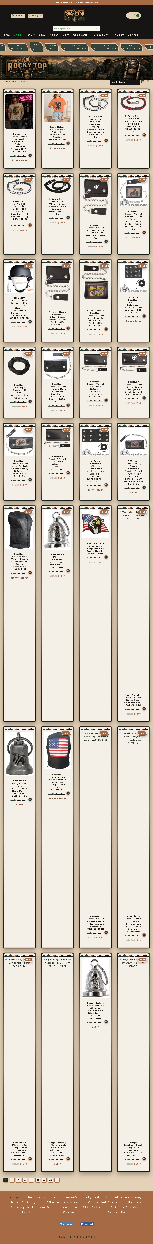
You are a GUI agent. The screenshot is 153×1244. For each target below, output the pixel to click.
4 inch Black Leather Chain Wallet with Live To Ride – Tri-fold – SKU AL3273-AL (95, 318)
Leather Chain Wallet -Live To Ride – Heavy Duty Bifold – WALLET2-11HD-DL (19, 468)
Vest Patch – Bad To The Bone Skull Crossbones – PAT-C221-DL (133, 700)
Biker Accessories (62, 1202)
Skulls (26, 1212)
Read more (133, 241)
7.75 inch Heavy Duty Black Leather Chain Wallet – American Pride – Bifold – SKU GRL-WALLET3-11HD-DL (133, 472)
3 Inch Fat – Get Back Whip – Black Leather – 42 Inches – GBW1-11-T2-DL (57, 206)
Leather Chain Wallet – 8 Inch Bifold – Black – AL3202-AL (57, 463)
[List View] (148, 81)
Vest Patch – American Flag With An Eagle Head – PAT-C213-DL (95, 548)
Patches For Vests (126, 1207)
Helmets (135, 1202)
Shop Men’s (36, 1197)
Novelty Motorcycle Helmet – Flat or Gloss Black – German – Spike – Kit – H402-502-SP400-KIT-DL (19, 308)
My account (100, 35)
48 (44, 1180)
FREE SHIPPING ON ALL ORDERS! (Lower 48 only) (76, 2)
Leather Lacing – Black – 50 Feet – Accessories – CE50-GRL (19, 391)
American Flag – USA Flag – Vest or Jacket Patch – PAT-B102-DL (19, 1148)
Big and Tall (96, 1197)
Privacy (118, 35)
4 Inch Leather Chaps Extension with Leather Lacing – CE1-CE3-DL (133, 305)
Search (98, 28)
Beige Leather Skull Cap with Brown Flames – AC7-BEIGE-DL (133, 1148)
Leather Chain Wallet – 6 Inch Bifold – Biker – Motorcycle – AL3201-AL (95, 389)
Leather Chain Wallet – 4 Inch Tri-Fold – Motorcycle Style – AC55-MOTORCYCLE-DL (133, 220)
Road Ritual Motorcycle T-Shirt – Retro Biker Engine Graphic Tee (57, 133)
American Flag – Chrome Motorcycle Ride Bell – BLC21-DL (57, 561)
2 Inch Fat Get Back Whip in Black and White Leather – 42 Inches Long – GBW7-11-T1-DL (95, 127)
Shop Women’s (65, 1197)
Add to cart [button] (95, 251)
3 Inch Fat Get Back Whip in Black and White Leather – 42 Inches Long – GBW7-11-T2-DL (19, 211)
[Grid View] (143, 81)
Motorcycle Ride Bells (81, 1207)
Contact (134, 35)
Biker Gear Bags (129, 1197)
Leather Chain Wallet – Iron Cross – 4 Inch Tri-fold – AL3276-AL (95, 231)
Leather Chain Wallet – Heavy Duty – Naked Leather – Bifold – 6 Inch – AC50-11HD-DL (57, 393)
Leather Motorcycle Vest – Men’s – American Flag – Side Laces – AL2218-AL (57, 782)
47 (38, 1180)
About (54, 35)
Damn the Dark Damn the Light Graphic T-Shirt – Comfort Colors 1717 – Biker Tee (19, 143)
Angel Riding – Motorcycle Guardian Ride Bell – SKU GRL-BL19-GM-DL (57, 1148)
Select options (18, 165)
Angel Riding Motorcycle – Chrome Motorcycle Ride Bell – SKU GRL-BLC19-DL (95, 1010)
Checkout (80, 35)
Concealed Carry (102, 1202)
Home (5, 35)
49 (50, 1180)
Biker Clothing (23, 1202)
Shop (17, 35)
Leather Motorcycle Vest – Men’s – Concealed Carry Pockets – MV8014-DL (19, 561)
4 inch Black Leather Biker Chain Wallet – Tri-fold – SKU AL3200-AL (57, 318)
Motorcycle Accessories (31, 1207)
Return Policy (35, 35)
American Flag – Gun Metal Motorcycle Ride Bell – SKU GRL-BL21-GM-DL (19, 788)
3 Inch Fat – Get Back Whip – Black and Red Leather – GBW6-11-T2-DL (133, 124)
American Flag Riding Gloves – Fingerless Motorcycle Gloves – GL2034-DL (134, 924)
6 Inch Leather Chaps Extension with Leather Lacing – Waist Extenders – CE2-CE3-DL (95, 471)
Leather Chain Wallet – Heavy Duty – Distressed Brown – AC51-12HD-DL (95, 922)
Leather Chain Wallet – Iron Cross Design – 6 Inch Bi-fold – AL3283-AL (133, 388)
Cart (66, 35)
